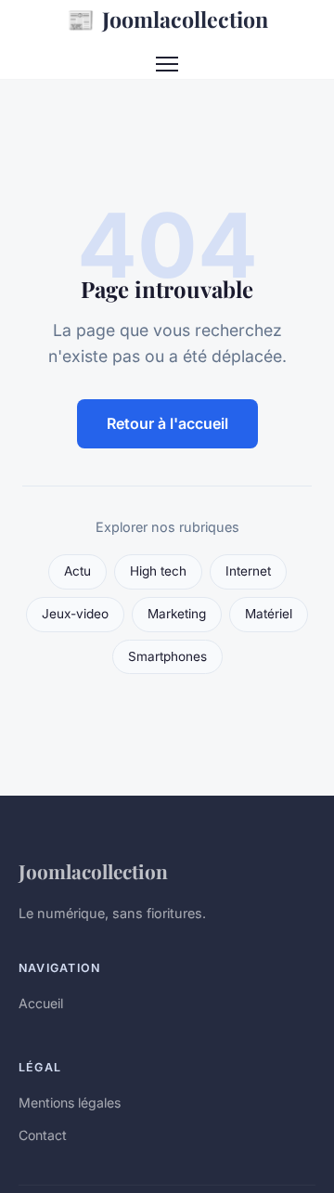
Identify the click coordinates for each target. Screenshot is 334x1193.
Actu (77, 571)
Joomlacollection (167, 18)
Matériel (268, 613)
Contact (43, 1135)
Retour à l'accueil (167, 423)
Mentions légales (70, 1102)
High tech (158, 571)
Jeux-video (75, 613)
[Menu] (167, 64)
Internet (248, 571)
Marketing (177, 613)
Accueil (41, 1003)
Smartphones (167, 656)
